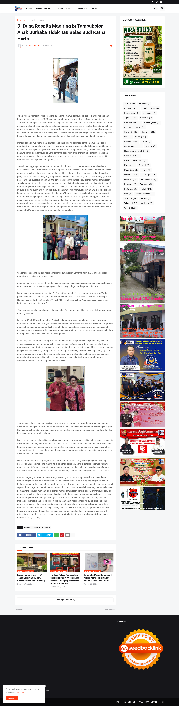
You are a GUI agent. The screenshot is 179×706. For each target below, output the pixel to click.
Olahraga (148, 175)
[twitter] (157, 2)
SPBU (145, 198)
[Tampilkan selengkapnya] (72, 535)
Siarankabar (131, 108)
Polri (128, 194)
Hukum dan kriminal (35, 20)
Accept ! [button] (11, 698)
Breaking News (150, 108)
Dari (127, 137)
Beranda (21, 20)
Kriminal (143, 165)
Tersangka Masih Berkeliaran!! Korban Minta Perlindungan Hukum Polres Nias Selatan (98, 578)
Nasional (131, 175)
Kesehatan (46, 528)
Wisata (130, 208)
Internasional (131, 113)
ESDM (146, 141)
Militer (146, 170)
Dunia (140, 137)
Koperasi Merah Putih (135, 160)
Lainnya (81, 8)
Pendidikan (148, 179)
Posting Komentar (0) (65, 600)
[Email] (67, 535)
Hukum (150, 146)
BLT (127, 127)
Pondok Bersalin (144, 194)
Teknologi (130, 203)
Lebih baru (20, 610)
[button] (155, 8)
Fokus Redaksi (132, 146)
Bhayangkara (151, 122)
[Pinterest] (62, 535)
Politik (146, 189)
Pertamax (146, 184)
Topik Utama (64, 8)
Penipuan (130, 184)
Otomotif (130, 179)
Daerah (148, 132)
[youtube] (161, 2)
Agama (130, 118)
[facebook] (152, 2)
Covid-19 (131, 132)
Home (29, 8)
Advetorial (149, 113)
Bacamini (146, 118)
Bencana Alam (132, 122)
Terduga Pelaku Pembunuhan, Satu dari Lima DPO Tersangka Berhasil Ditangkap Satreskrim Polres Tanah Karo (64, 579)
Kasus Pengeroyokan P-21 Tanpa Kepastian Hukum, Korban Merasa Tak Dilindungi (31, 578)
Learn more (20, 692)
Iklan (94, 8)
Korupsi (129, 165)
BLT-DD (139, 127)
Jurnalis (129, 103)
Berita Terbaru (43, 8)
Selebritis (130, 198)
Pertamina (130, 189)
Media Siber (131, 170)
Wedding (146, 203)
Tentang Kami (129, 702)
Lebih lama (110, 610)
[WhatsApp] (56, 535)
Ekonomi (130, 141)
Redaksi (144, 103)
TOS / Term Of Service (147, 702)
